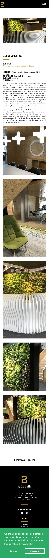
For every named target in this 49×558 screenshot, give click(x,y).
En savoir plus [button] (26, 544)
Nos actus (24, 526)
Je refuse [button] (14, 551)
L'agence (24, 524)
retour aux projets (24, 460)
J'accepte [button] (34, 551)
